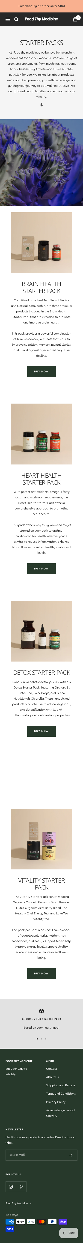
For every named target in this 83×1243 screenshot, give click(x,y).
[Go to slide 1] (37, 1038)
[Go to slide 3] (45, 1038)
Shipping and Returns (60, 1085)
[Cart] (75, 19)
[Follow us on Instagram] (11, 1186)
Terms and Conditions (61, 1094)
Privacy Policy (56, 1102)
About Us (52, 1077)
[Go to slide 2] (41, 1038)
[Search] (16, 19)
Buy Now (41, 371)
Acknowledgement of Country (60, 1113)
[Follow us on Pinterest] (21, 1186)
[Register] (71, 1155)
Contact (51, 1069)
